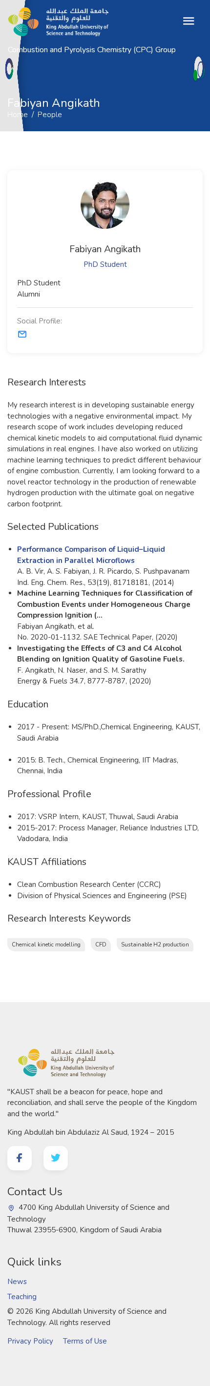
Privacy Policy (30, 1341)
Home (10, 80)
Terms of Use (85, 1341)
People (42, 80)
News (17, 1281)
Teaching (22, 1297)
